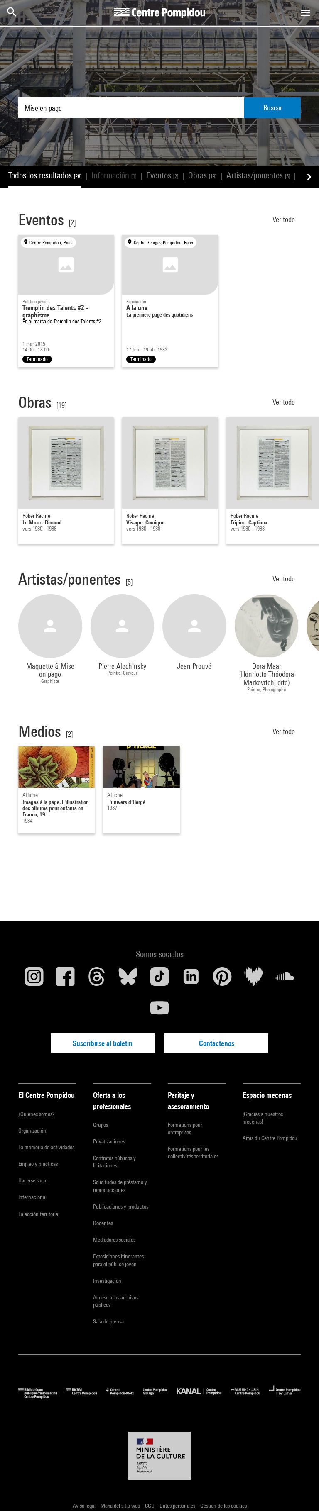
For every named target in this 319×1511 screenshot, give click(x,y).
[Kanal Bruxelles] (203, 1396)
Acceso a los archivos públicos (115, 1301)
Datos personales (178, 1505)
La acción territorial (38, 1214)
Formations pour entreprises (185, 1128)
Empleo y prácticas (38, 1163)
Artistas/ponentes (258, 175)
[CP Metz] (124, 1396)
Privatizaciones (109, 1141)
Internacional (32, 1197)
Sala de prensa (108, 1321)
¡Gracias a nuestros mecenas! (263, 1118)
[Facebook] (65, 979)
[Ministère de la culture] (159, 1456)
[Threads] (97, 979)
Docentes (103, 1223)
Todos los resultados (44, 175)
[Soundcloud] (285, 979)
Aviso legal (85, 1505)
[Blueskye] (128, 979)
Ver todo (284, 219)
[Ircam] (86, 1396)
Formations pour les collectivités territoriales (193, 1152)
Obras (202, 175)
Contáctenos (216, 1043)
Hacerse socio (32, 1180)
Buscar (272, 107)
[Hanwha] (285, 1396)
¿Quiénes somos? (36, 1114)
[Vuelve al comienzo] (299, 1491)
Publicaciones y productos (120, 1206)
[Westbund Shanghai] (250, 1396)
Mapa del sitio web (121, 1505)
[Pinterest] (222, 979)
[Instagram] (34, 979)
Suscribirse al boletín (103, 1043)
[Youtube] (159, 1011)
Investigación (107, 1280)
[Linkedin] (191, 979)
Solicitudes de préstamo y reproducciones (120, 1186)
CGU (150, 1505)
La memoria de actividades (46, 1147)
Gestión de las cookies (223, 1505)
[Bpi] (42, 1396)
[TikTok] (159, 979)
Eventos (162, 175)
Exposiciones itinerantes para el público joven (118, 1260)
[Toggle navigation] (305, 13)
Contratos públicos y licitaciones (114, 1162)
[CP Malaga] (160, 1396)
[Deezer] (254, 979)
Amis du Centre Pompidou (270, 1138)
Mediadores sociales (114, 1239)
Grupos (100, 1124)
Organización (32, 1130)
